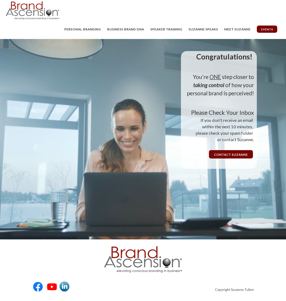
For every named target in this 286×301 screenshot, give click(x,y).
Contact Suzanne (231, 154)
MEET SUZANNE (237, 29)
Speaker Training (166, 29)
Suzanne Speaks (203, 29)
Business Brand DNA (125, 29)
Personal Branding (82, 29)
